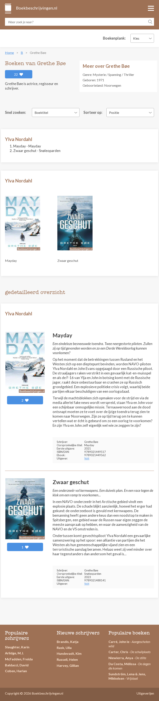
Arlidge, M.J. (14, 653)
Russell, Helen (67, 659)
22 (16, 74)
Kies (136, 38)
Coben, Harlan (16, 671)
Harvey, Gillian (68, 665)
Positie (114, 112)
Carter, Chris (118, 652)
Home (9, 53)
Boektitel (41, 112)
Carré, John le (118, 642)
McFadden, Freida (19, 659)
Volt (86, 458)
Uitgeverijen (145, 693)
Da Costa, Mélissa (122, 664)
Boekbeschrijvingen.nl (36, 7)
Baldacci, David (17, 665)
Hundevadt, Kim (69, 653)
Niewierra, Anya (120, 658)
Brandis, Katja (67, 642)
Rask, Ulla (64, 648)
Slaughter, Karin (17, 647)
